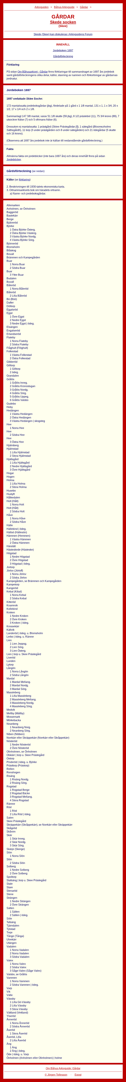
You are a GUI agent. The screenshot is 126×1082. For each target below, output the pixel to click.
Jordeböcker (14, 159)
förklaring (24, 179)
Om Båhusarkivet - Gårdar (33, 71)
